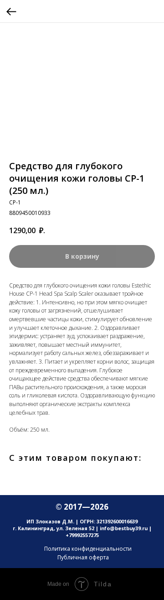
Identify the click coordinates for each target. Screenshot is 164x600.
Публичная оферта (83, 557)
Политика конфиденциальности (88, 549)
